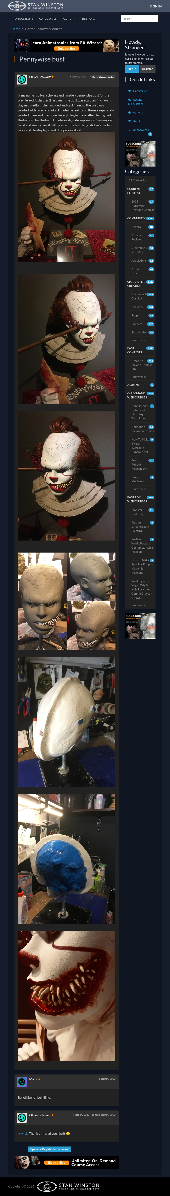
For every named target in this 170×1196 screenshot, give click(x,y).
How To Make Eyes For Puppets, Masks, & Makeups (142, 566)
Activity (69, 18)
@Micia (23, 1133)
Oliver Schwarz (40, 77)
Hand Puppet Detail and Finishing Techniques (142, 412)
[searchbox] (140, 18)
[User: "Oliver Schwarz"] (23, 79)
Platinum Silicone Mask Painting (142, 526)
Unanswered (141, 132)
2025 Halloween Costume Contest (142, 205)
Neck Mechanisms (142, 479)
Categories (48, 18)
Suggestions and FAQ (142, 250)
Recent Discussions (135, 101)
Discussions (24, 18)
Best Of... (88, 18)
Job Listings (142, 260)
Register (47, 1149)
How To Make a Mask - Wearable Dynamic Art (142, 446)
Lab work (142, 307)
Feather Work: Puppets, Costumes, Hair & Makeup (142, 545)
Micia (33, 1079)
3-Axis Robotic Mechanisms (142, 464)
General (142, 226)
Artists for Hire (142, 271)
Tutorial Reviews (142, 237)
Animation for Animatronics (142, 429)
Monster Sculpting (142, 512)
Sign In (156, 6)
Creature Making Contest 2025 (142, 365)
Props (142, 315)
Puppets (142, 324)
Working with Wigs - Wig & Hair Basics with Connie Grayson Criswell (141, 589)
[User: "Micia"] (23, 1082)
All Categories (137, 180)
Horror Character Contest (103, 77)
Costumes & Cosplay (142, 296)
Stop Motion (142, 332)
